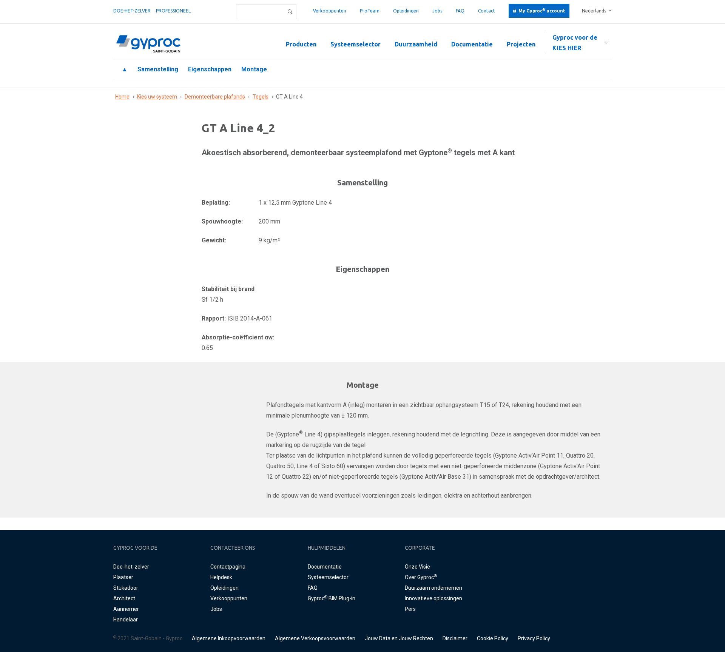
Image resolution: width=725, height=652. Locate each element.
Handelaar (125, 620)
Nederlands (594, 10)
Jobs (437, 10)
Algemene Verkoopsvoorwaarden (315, 638)
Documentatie (472, 44)
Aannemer (126, 609)
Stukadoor (125, 588)
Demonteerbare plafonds (215, 97)
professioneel (173, 10)
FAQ (460, 10)
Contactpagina (227, 567)
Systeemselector (355, 44)
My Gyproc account (541, 11)
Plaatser (123, 577)
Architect (124, 598)
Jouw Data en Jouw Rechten (399, 638)
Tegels (260, 97)
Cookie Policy (492, 638)
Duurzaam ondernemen (433, 588)
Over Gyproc (421, 577)
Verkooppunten (329, 10)
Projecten (521, 44)
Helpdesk (221, 577)
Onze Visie (417, 567)
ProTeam (369, 10)
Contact (486, 10)
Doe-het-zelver (132, 10)
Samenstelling (157, 69)
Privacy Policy (534, 638)
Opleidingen (406, 10)
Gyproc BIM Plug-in (331, 598)
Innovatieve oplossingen (433, 598)
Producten (301, 44)
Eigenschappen (209, 69)
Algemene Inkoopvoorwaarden (228, 638)
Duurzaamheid (416, 44)
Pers (410, 609)
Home (122, 97)
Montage (254, 69)
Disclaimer (455, 638)
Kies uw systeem (157, 97)
